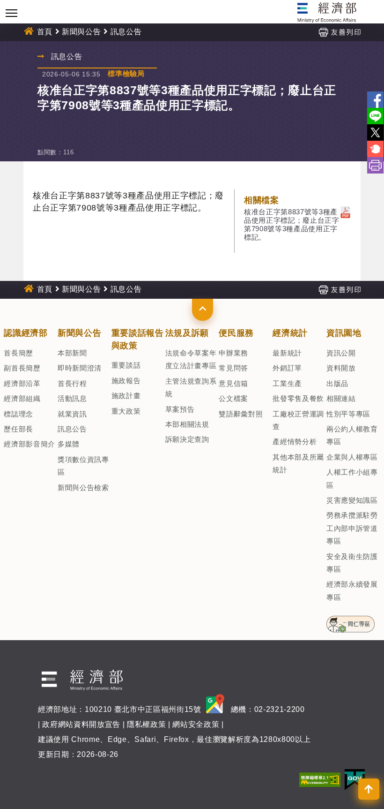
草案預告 (180, 409)
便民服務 (236, 333)
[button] (202, 309)
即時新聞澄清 (80, 368)
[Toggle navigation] (11, 13)
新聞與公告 (81, 32)
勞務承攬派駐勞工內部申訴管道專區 (352, 528)
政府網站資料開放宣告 (81, 724)
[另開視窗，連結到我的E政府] (355, 779)
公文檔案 (233, 398)
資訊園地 (344, 333)
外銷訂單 (287, 368)
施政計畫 (126, 396)
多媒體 (69, 444)
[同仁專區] (350, 621)
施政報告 (126, 381)
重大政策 (126, 411)
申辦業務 (233, 353)
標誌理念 (18, 414)
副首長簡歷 (22, 368)
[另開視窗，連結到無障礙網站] (319, 779)
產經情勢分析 (295, 442)
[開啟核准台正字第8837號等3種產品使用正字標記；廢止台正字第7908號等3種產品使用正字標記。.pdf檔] (345, 212)
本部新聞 (72, 353)
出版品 (337, 383)
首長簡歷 (18, 353)
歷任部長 (18, 429)
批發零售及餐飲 (298, 398)
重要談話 (126, 365)
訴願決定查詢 (187, 439)
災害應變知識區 (352, 500)
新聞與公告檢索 (83, 487)
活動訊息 (72, 398)
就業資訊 (72, 414)
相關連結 (341, 398)
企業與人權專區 (352, 457)
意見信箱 (233, 383)
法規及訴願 (187, 333)
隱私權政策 (146, 724)
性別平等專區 (348, 414)
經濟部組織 (22, 398)
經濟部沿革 (22, 383)
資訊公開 (341, 353)
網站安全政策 (195, 724)
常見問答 (233, 368)
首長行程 (72, 383)
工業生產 (287, 383)
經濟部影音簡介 (29, 444)
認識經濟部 (25, 333)
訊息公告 (72, 429)
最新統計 (287, 353)
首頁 (44, 32)
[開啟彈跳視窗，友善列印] (339, 32)
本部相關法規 (187, 424)
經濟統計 (290, 333)
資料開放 (341, 368)
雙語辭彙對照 (241, 414)
